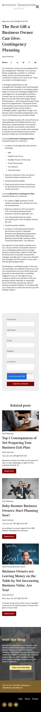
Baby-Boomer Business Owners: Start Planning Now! (20, 511)
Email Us (25, 685)
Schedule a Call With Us (13, 688)
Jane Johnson (8, 57)
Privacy (35, 699)
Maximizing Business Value (13, 567)
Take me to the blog (20, 668)
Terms (27, 699)
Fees (20, 699)
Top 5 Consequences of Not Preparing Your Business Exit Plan (19, 443)
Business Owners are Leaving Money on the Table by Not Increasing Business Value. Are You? (20, 580)
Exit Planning (7, 434)
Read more (9, 471)
